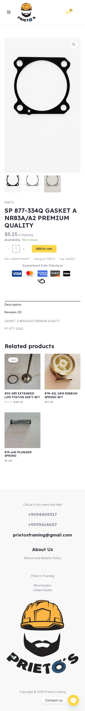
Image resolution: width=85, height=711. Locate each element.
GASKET (70, 258)
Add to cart (44, 248)
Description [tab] (13, 304)
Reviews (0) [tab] (13, 312)
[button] (77, 12)
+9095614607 (42, 524)
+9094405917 (42, 514)
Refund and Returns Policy (42, 558)
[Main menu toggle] (8, 12)
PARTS (9, 202)
